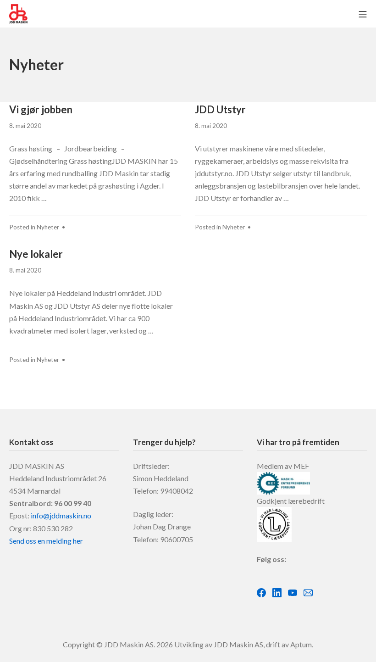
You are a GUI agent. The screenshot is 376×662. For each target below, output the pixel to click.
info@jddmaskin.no (61, 515)
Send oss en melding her (46, 540)
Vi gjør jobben (40, 109)
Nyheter (48, 227)
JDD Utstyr (220, 109)
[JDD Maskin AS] (18, 13)
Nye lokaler (36, 254)
